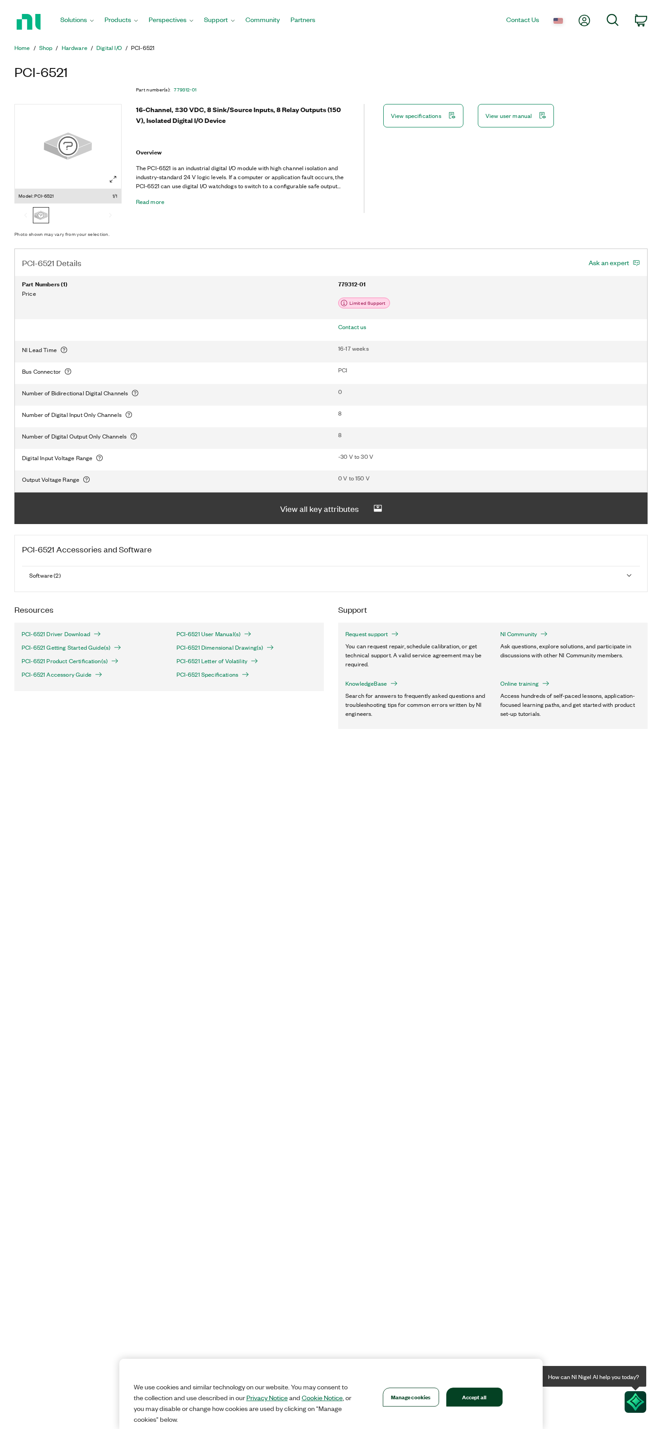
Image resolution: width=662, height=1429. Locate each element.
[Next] (110, 216)
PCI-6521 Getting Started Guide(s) (66, 647)
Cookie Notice (322, 1397)
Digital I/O (109, 48)
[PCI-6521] (41, 216)
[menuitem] (77, 21)
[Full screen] (113, 179)
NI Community (518, 634)
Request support (366, 634)
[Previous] (25, 216)
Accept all (474, 1397)
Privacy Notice (267, 1397)
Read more (150, 202)
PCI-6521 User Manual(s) (209, 634)
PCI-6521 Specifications (208, 674)
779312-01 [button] (185, 89)
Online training (519, 683)
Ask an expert (609, 262)
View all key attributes (319, 508)
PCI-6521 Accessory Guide (56, 674)
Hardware (74, 48)
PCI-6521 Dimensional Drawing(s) (220, 647)
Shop (46, 48)
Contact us (352, 326)
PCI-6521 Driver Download (56, 634)
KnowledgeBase (366, 683)
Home (22, 48)
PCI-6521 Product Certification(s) (65, 661)
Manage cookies (411, 1397)
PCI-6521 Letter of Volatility (212, 661)
